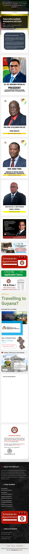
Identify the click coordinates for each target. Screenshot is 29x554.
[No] (27, 6)
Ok (14, 9)
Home (4, 25)
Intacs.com (20, 550)
